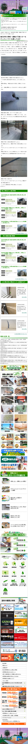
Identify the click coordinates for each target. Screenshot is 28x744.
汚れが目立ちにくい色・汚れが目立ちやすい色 (18, 507)
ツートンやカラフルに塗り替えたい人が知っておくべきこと (18, 525)
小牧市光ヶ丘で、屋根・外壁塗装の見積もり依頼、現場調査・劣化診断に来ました (21, 292)
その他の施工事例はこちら (21, 233)
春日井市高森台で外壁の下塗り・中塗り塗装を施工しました (13, 360)
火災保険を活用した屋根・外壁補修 (10, 715)
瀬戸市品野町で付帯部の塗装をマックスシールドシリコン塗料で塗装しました (13, 362)
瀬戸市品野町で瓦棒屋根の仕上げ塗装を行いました (11, 355)
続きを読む (24, 297)
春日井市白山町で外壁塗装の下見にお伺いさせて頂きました (13, 351)
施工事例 (4, 663)
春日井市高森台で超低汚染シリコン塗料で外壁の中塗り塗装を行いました (13, 353)
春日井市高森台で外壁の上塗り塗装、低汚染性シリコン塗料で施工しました (13, 349)
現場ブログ (7, 32)
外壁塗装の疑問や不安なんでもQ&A (10, 676)
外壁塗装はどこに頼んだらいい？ (9, 713)
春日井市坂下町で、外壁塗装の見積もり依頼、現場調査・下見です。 (13, 358)
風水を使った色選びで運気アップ (16, 498)
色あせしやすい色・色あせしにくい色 (16, 516)
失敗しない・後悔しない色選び (18, 481)
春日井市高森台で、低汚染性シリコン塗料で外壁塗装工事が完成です (13, 343)
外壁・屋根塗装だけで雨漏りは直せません (11, 674)
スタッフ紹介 (5, 680)
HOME (2, 32)
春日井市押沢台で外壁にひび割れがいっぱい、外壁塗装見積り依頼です (13, 346)
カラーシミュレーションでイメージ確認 (18, 489)
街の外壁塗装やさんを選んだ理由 (9, 669)
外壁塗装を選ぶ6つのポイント (9, 672)
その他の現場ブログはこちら (20, 334)
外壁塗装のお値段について (8, 678)
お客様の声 (4, 667)
